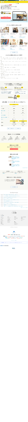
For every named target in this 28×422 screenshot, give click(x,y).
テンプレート (11, 1)
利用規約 (22, 218)
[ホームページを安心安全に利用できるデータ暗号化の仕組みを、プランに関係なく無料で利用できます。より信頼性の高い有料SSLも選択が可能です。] (8, 113)
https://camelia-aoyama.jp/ (12, 49)
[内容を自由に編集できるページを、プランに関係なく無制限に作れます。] (8, 108)
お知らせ (18, 1)
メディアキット (15, 224)
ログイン (22, 220)
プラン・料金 (8, 1)
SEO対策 (1, 223)
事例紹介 (1, 222)
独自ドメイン (2, 221)
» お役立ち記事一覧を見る (24, 167)
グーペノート (9, 221)
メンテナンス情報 (15, 218)
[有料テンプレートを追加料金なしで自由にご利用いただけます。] (8, 117)
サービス (13, 1)
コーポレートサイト (13, 240)
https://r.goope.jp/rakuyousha (21, 49)
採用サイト (16, 240)
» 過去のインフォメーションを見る (24, 207)
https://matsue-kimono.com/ (3, 37)
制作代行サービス (9, 220)
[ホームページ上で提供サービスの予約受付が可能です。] (8, 115)
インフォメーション (16, 217)
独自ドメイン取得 (3, 110)
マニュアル (8, 218)
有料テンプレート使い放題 (4, 117)
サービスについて (2, 217)
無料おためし (22, 217)
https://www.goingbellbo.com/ (3, 49)
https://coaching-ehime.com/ (21, 37)
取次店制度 (15, 222)
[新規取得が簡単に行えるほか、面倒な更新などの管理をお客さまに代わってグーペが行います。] (8, 110)
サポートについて (9, 217)
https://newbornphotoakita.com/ (13, 37)
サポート (15, 1)
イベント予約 (2, 220)
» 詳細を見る (4, 173)
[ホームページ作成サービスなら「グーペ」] (3, 2)
